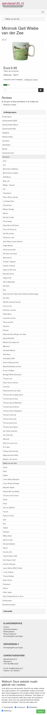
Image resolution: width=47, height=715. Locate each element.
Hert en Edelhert (9, 507)
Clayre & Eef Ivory (9, 270)
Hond (5, 503)
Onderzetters (7, 600)
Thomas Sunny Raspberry (12, 411)
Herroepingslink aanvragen (13, 636)
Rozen (5, 548)
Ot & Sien (6, 447)
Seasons (6, 326)
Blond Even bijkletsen (10, 169)
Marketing (7, 710)
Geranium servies (9, 310)
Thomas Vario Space (10, 427)
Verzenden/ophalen (10, 629)
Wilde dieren (7, 536)
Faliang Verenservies (10, 451)
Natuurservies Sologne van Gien (14, 334)
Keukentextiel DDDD (9, 120)
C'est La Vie (7, 306)
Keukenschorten (8, 153)
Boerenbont (7, 257)
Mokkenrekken (7, 137)
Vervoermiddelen (9, 544)
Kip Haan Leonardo (10, 253)
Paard (5, 499)
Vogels (5, 528)
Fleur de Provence (9, 229)
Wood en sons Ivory (10, 443)
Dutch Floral (7, 580)
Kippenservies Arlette (10, 455)
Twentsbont (7, 193)
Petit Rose (6, 354)
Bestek (4, 149)
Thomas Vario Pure (10, 423)
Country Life (7, 552)
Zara (4, 161)
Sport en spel (8, 540)
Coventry (6, 386)
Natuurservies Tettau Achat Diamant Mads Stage (20, 294)
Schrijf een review (31, 80)
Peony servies (8, 322)
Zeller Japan (7, 592)
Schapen (6, 532)
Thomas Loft (7, 378)
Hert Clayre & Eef (9, 560)
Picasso (6, 330)
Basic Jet (6, 181)
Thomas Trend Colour (11, 495)
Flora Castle (7, 221)
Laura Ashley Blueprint (11, 479)
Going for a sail (8, 237)
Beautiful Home (8, 274)
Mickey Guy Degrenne (11, 342)
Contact (6, 627)
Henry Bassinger (9, 282)
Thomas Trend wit (9, 415)
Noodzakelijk (8, 707)
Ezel (4, 519)
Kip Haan (6, 286)
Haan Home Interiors (10, 382)
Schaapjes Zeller (9, 358)
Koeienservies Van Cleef (12, 390)
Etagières (5, 133)
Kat (4, 189)
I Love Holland (8, 572)
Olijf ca (5, 588)
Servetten (5, 141)
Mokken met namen (10, 459)
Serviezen (6, 157)
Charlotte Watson (9, 350)
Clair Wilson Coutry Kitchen (13, 241)
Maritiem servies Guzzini (12, 302)
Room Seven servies (10, 197)
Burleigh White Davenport (12, 374)
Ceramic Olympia (9, 564)
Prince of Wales (8, 370)
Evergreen (6, 584)
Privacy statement (9, 634)
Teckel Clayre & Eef (10, 556)
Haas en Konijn (8, 515)
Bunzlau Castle (8, 217)
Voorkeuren (21, 707)
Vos (4, 165)
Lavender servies (9, 318)
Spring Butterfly (8, 338)
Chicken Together (9, 261)
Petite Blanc (7, 314)
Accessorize (7, 205)
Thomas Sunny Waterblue (12, 403)
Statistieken (33, 707)
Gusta (5, 467)
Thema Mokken (8, 576)
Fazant (5, 511)
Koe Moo (6, 298)
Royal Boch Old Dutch (11, 225)
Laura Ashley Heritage (11, 483)
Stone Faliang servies (11, 362)
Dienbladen (6, 145)
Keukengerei (7, 116)
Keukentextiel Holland (10, 124)
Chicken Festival (9, 265)
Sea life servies (8, 233)
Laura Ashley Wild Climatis (12, 568)
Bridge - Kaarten (9, 185)
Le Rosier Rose (8, 201)
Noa (4, 290)
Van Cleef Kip (8, 435)
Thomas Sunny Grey (10, 399)
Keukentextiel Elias (9, 129)
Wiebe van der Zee (10, 463)
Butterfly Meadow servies (12, 366)
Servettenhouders (8, 604)
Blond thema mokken (10, 173)
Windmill (6, 439)
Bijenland (6, 346)
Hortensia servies (9, 249)
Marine (5, 213)
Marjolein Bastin (8, 487)
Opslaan (41, 711)
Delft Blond (7, 177)
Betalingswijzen (8, 631)
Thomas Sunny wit (9, 419)
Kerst (5, 471)
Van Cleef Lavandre (10, 431)
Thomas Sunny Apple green (13, 394)
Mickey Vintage (8, 209)
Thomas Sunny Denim (11, 407)
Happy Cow (7, 278)
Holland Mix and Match (11, 491)
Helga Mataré (8, 245)
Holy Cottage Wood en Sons (13, 596)
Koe (4, 524)
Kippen (5, 475)
